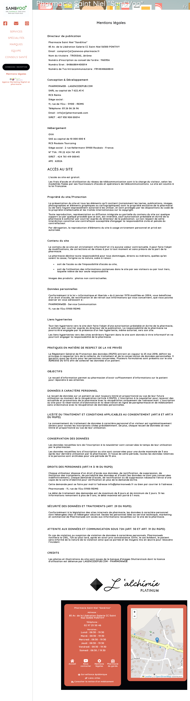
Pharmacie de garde (112, 665)
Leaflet (148, 676)
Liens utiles (94, 678)
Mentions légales (16, 73)
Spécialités (16, 38)
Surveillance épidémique (93, 674)
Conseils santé (16, 57)
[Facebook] (5, 23)
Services (16, 31)
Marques (16, 44)
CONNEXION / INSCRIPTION (16, 67)
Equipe (16, 50)
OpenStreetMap (163, 676)
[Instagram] (27, 23)
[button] (157, 640)
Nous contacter (86, 665)
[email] (16, 23)
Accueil (72, 664)
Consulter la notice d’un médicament (94, 681)
